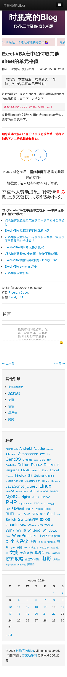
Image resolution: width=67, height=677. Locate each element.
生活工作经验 (32, 559)
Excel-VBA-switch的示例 (21, 266)
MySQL (13, 496)
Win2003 (34, 530)
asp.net (50, 448)
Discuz (36, 464)
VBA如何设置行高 (17, 273)
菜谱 (11, 400)
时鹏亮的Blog (14, 5)
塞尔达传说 (49, 541)
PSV (8, 508)
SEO (42, 514)
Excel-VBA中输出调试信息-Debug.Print (31, 260)
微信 (53, 547)
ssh (58, 514)
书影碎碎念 (15, 387)
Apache (39, 448)
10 (10, 607)
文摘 (13, 552)
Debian (23, 464)
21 (45, 613)
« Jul (9, 635)
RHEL (10, 513)
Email (45, 470)
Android (25, 448)
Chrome (27, 459)
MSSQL (54, 491)
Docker (50, 464)
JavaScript (15, 486)
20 (36, 613)
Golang (39, 475)
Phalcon (45, 497)
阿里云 (31, 564)
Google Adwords (14, 480)
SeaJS (27, 514)
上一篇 (8, 363)
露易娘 (12, 413)
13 (36, 607)
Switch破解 (28, 519)
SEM (35, 514)
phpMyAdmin (25, 503)
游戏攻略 (14, 393)
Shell (51, 513)
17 (10, 613)
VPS (40, 525)
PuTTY (29, 508)
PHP (11, 502)
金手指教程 (11, 564)
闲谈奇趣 (21, 564)
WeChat (48, 525)
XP (35, 536)
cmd (36, 459)
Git (30, 475)
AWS (42, 454)
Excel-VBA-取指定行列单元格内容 (27, 230)
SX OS (45, 519)
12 (27, 607)
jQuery (31, 486)
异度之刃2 (44, 547)
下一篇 (58, 363)
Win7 (10, 530)
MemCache (22, 491)
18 (18, 613)
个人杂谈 (19, 541)
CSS (42, 459)
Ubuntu (12, 524)
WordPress (22, 535)
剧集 (34, 541)
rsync (19, 514)
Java (57, 480)
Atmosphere (28, 453)
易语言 (39, 552)
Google (49, 475)
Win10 (21, 530)
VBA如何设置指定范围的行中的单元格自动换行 (34, 222)
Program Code (18, 292)
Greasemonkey (32, 480)
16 (62, 607)
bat (48, 454)
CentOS (13, 459)
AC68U (9, 448)
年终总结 (33, 547)
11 (18, 607)
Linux (45, 485)
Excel (12, 297)
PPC (36, 503)
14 (45, 607)
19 (27, 613)
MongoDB (42, 491)
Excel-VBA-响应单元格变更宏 (24, 247)
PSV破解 (18, 508)
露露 (11, 419)
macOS (10, 491)
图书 (41, 542)
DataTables (11, 465)
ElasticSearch (30, 470)
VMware (32, 525)
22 (53, 613)
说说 (11, 406)
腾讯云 (56, 559)
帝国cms (21, 547)
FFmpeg (9, 475)
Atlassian (11, 454)
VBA (20, 297)
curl (49, 459)
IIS (52, 480)
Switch (11, 519)
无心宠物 (26, 552)
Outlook (35, 497)
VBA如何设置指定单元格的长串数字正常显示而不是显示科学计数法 (34, 239)
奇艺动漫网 (29, 655)
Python (39, 508)
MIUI (32, 491)
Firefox (20, 475)
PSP (43, 503)
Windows (49, 530)
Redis (47, 508)
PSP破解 (51, 503)
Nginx (26, 496)
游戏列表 (56, 553)
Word (8, 536)
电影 (46, 558)
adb (16, 448)
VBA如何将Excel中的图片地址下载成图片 (32, 253)
